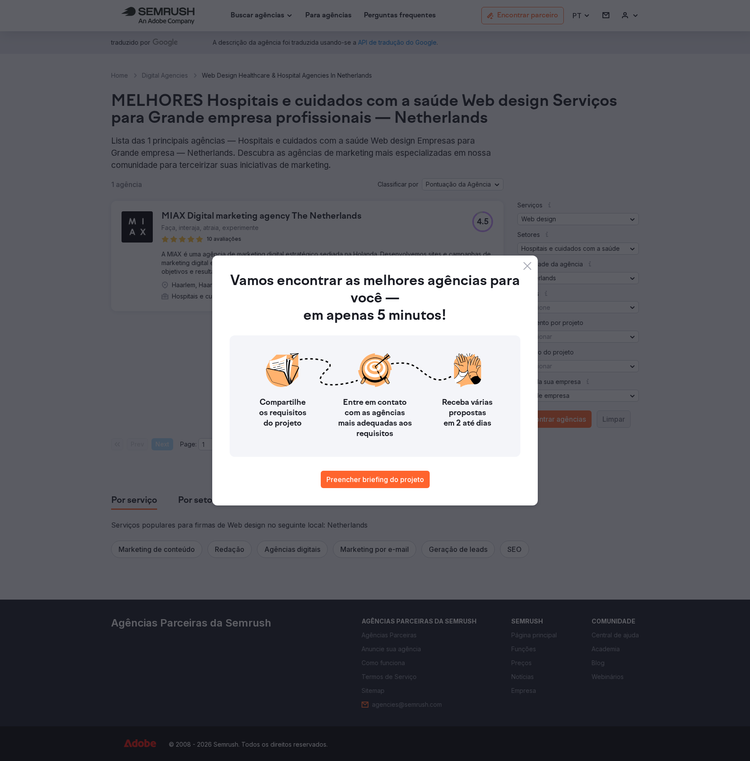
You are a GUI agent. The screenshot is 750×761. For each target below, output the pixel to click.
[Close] (527, 266)
